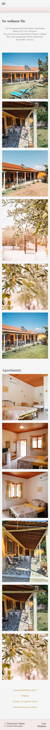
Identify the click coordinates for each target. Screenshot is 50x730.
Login (43, 723)
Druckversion (12, 723)
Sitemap (22, 723)
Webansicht (41, 726)
